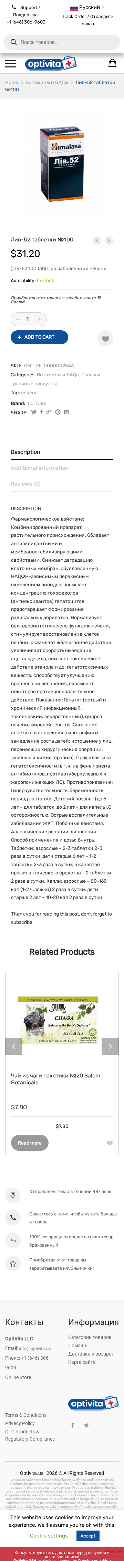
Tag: (15, 393)
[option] (62, 163)
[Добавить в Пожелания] (105, 338)
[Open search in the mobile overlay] (62, 42)
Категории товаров (90, 1337)
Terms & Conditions (25, 1415)
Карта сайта (82, 1362)
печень (29, 393)
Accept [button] (88, 1536)
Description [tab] (25, 452)
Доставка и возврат (91, 1354)
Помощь (77, 1345)
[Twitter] (86, 1425)
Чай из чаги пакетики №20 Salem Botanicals (55, 1079)
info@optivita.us (35, 1348)
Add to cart (39, 337)
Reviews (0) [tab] (25, 483)
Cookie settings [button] (49, 1536)
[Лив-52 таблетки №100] (41, 413)
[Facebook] (72, 1425)
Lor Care (37, 403)
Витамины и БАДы (58, 375)
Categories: (23, 375)
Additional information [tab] (40, 468)
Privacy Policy (20, 1423)
